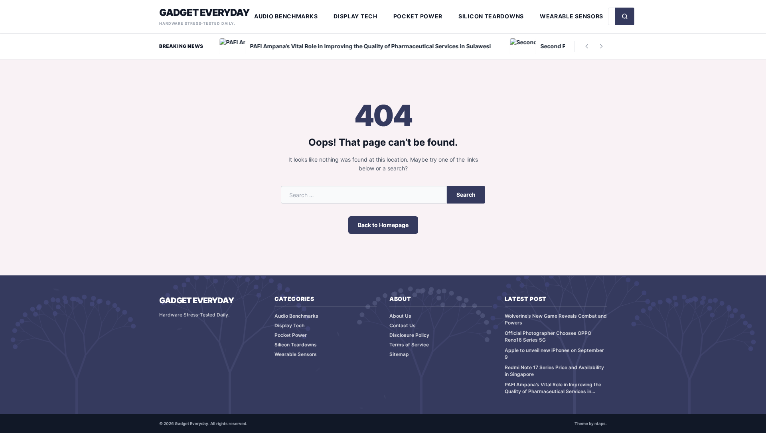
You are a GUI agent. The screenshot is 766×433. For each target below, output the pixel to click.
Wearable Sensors (571, 16)
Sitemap (399, 354)
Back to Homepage (383, 224)
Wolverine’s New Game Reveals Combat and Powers (556, 319)
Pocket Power (417, 16)
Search (466, 194)
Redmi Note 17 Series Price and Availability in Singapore (554, 370)
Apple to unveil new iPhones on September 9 (554, 353)
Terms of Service (409, 345)
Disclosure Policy (409, 335)
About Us (400, 316)
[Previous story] (586, 46)
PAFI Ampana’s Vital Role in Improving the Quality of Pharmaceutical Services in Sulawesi (553, 388)
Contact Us (402, 325)
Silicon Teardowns (491, 16)
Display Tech (355, 16)
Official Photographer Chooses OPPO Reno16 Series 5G (548, 336)
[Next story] (601, 46)
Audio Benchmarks (286, 16)
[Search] (624, 16)
